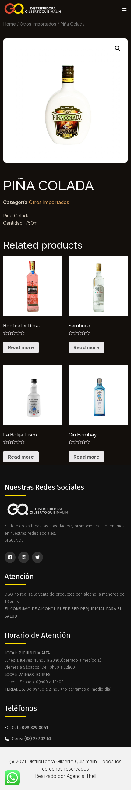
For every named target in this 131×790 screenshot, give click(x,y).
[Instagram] (23, 557)
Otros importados (38, 24)
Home (9, 24)
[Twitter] (37, 557)
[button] (124, 8)
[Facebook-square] (10, 557)
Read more (21, 347)
